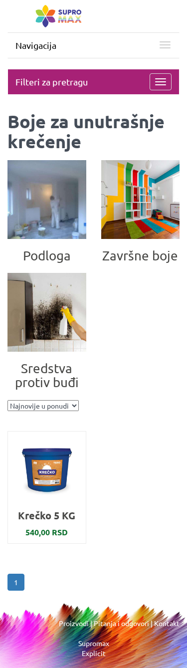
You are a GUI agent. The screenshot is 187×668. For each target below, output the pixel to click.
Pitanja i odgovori (121, 623)
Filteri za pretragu (51, 81)
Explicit (94, 653)
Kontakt (167, 623)
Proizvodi (74, 623)
